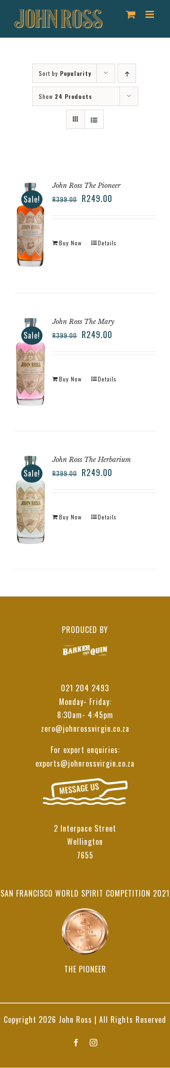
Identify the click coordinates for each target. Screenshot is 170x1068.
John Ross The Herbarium (91, 459)
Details (107, 243)
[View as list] (94, 119)
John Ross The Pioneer (86, 185)
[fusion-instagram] (94, 1042)
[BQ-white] (85, 651)
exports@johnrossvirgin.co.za (85, 763)
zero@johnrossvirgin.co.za (85, 728)
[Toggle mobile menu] (150, 14)
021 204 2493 (85, 688)
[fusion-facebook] (76, 1042)
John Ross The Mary (83, 321)
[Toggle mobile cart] (131, 14)
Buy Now (70, 243)
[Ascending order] (127, 73)
